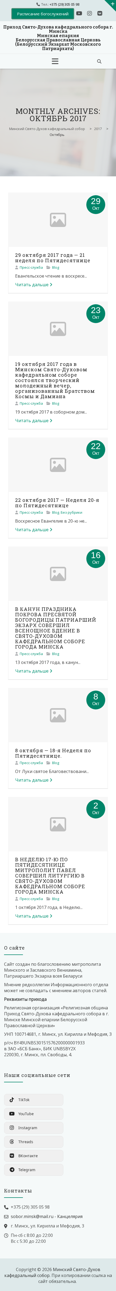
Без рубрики (71, 512)
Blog (55, 267)
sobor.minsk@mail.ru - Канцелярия (47, 1216)
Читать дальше (32, 285)
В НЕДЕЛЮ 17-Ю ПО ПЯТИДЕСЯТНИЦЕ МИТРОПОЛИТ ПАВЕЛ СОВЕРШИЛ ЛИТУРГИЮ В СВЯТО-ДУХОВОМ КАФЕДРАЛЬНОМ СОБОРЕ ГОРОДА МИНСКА (50, 875)
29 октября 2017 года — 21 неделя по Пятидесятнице (52, 258)
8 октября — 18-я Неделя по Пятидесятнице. (53, 753)
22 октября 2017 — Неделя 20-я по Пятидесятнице (57, 503)
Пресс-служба (31, 267)
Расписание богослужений (43, 13)
